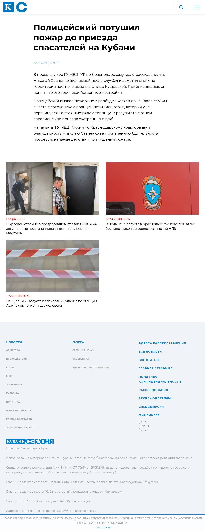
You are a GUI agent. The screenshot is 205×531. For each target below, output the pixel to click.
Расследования (153, 390)
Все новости (150, 351)
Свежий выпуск (83, 350)
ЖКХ (9, 376)
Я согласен (104, 527)
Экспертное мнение (20, 427)
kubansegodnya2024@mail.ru (139, 482)
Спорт (10, 367)
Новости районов (18, 410)
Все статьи (149, 360)
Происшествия (16, 359)
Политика (13, 402)
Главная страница (156, 368)
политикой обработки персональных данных (105, 517)
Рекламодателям (155, 398)
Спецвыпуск (81, 359)
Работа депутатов (19, 419)
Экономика (14, 384)
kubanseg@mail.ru (83, 511)
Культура (12, 393)
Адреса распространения (90, 367)
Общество (13, 350)
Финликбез (149, 415)
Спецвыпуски (151, 407)
